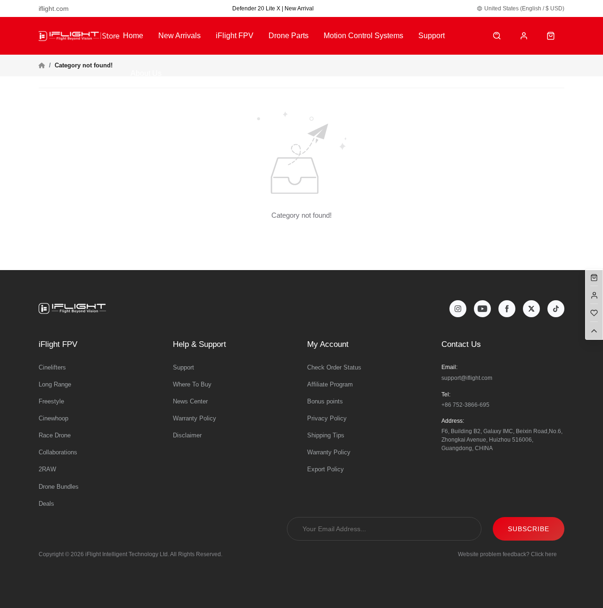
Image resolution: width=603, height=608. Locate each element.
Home (133, 36)
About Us (146, 73)
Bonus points (325, 401)
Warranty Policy (194, 418)
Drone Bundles (59, 486)
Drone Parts (289, 36)
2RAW (47, 469)
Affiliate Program (330, 384)
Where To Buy (192, 384)
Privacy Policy (327, 418)
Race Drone (55, 435)
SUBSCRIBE (528, 529)
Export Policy (325, 469)
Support (431, 36)
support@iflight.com (466, 378)
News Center (190, 401)
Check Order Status (334, 367)
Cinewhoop (53, 418)
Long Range (55, 384)
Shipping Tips (325, 435)
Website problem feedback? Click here (507, 554)
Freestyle (51, 401)
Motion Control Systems (363, 36)
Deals (46, 503)
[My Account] (524, 36)
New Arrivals (179, 36)
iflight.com (54, 8)
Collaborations (58, 452)
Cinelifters (52, 367)
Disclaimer (187, 435)
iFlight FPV (234, 36)
